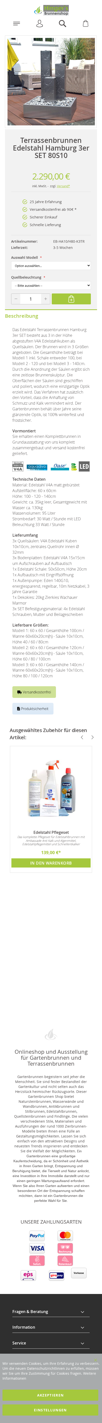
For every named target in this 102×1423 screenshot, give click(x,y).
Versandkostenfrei (36, 692)
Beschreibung (21, 316)
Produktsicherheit (34, 708)
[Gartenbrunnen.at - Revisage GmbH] (51, 10)
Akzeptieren (50, 1395)
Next (90, 737)
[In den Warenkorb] (71, 298)
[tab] (51, 1311)
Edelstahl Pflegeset (51, 832)
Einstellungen (50, 1410)
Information (23, 1327)
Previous (80, 737)
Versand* (63, 186)
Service (19, 1343)
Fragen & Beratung (30, 1311)
